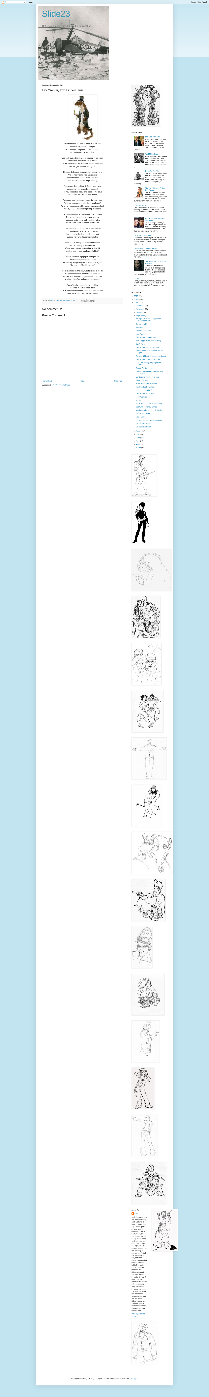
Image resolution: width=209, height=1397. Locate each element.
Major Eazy (140, 417)
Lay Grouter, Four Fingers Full (147, 347)
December (140, 306)
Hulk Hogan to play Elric (145, 390)
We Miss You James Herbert (146, 248)
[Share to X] (87, 300)
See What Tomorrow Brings (146, 407)
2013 (136, 296)
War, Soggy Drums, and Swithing (148, 341)
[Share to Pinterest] (93, 300)
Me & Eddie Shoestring (145, 427)
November (140, 309)
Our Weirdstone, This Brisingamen (149, 420)
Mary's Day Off (141, 327)
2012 (136, 300)
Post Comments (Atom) (61, 385)
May (138, 441)
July (138, 434)
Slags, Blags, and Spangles (146, 384)
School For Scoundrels (144, 368)
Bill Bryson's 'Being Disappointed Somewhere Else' (148, 320)
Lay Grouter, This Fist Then (146, 337)
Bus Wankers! (140, 205)
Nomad (138, 400)
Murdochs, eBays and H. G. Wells (149, 410)
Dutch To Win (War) (152, 171)
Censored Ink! (141, 324)
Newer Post (47, 381)
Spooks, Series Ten (143, 331)
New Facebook (141, 334)
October (139, 312)
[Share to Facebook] (90, 300)
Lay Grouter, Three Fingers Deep (148, 359)
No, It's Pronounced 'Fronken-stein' (149, 404)
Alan (136, 1213)
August (139, 431)
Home (83, 381)
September (140, 316)
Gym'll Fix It (140, 344)
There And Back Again (143, 235)
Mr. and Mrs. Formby (143, 424)
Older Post (118, 381)
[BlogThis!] (85, 300)
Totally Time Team (143, 414)
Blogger (134, 1379)
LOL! (137, 278)
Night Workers (141, 397)
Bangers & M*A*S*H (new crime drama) (151, 356)
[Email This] (82, 300)
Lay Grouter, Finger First (145, 394)
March (138, 448)
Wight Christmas (151, 154)
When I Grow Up (142, 380)
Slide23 (56, 14)
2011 (136, 303)
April (138, 444)
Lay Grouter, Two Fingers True (147, 377)
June (138, 438)
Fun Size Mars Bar (152, 137)
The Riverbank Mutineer (145, 387)
